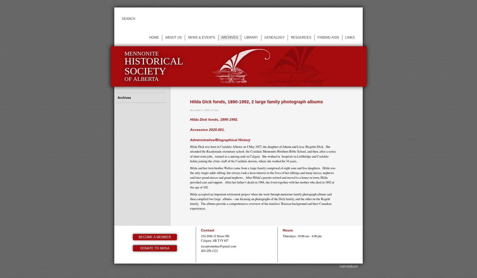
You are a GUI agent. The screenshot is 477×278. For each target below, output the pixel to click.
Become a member (155, 237)
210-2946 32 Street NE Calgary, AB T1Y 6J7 (215, 238)
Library (251, 37)
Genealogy (274, 37)
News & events (201, 37)
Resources (301, 37)
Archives (229, 37)
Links (350, 37)
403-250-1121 (209, 250)
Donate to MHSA (154, 248)
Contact (207, 230)
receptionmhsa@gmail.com (218, 246)
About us (173, 37)
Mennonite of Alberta (153, 66)
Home (154, 37)
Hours (288, 230)
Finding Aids (328, 37)
